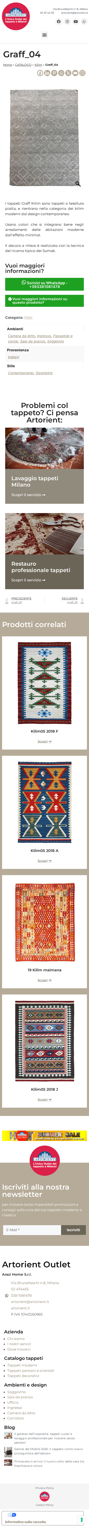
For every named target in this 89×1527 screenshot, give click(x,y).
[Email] (75, 73)
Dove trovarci (19, 1349)
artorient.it (20, 1308)
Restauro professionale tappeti (40, 566)
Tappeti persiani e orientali (30, 1371)
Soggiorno (55, 341)
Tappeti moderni (22, 1365)
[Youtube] (75, 21)
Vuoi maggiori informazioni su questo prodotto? (39, 301)
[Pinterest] (54, 73)
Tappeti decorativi (23, 1376)
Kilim (38, 65)
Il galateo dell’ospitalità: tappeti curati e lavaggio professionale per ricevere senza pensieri (44, 1438)
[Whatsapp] (84, 21)
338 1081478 (21, 1295)
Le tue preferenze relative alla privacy (46, 1515)
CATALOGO (23, 65)
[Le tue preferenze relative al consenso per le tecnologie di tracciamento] (82, 1520)
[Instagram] (67, 21)
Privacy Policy (44, 1488)
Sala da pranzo (32, 341)
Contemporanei (21, 373)
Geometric (44, 373)
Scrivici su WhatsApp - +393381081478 (46, 285)
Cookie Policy (45, 1505)
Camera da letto (21, 336)
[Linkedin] (47, 73)
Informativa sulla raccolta (25, 1522)
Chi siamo (16, 1339)
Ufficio (13, 1402)
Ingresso (44, 336)
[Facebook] (59, 21)
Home (7, 65)
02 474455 (20, 1289)
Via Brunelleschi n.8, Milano (35, 1283)
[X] (68, 73)
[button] (44, 34)
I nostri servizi (19, 1344)
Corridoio (15, 1418)
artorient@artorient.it (30, 1302)
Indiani (13, 357)
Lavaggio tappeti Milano (34, 481)
